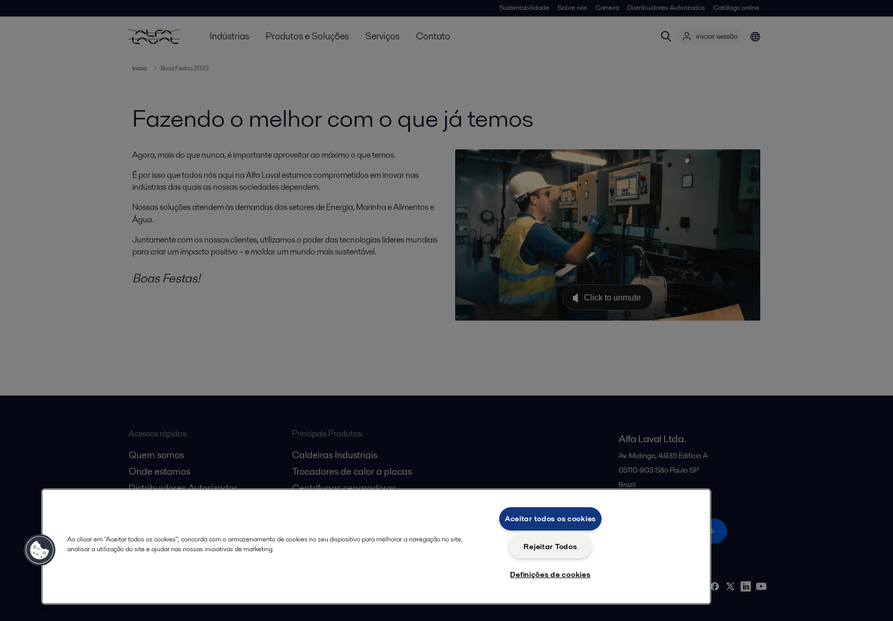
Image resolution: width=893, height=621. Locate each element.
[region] (376, 546)
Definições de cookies (550, 574)
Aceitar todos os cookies (550, 518)
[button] (39, 550)
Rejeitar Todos (550, 546)
